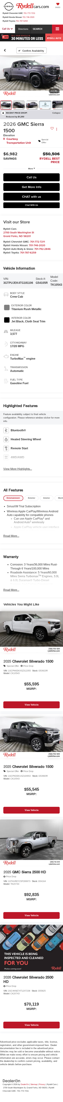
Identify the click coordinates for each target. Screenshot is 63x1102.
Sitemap (33, 1084)
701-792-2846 (42, 249)
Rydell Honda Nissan (12, 17)
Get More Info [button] (31, 187)
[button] (5, 50)
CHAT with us (31, 196)
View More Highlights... (17, 468)
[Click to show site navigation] (57, 29)
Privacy (42, 1084)
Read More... (11, 535)
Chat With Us (31, 205)
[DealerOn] (11, 1080)
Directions (23, 29)
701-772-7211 (37, 241)
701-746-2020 (37, 245)
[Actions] (57, 129)
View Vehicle (31, 704)
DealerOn (25, 1084)
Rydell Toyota (9, 21)
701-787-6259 (28, 252)
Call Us (32, 177)
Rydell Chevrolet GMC (13, 13)
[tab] (13, 498)
